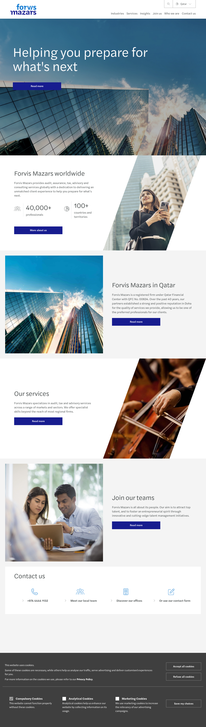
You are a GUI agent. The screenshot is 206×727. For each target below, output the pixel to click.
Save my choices (183, 703)
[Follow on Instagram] (114, 628)
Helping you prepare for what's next (80, 58)
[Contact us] (34, 596)
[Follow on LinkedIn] (99, 628)
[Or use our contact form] (171, 596)
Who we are (171, 13)
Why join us (130, 650)
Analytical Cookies (81, 698)
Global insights (95, 650)
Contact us (189, 13)
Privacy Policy (85, 679)
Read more (37, 86)
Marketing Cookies (134, 698)
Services (131, 13)
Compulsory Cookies (29, 698)
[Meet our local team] (80, 596)
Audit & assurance (60, 650)
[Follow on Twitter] (106, 628)
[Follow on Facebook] (122, 628)
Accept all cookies (183, 666)
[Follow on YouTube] (129, 628)
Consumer (19, 650)
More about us (38, 230)
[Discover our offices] (126, 596)
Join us (157, 13)
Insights (145, 13)
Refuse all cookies (183, 676)
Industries (117, 13)
